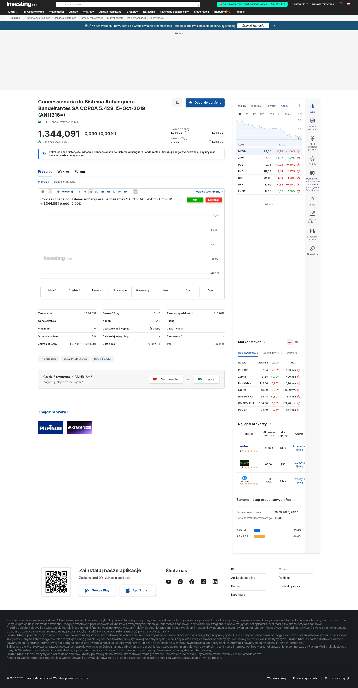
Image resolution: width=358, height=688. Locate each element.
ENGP (241, 191)
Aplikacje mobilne (243, 577)
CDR (240, 177)
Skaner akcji (201, 11)
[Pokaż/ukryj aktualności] (135, 191)
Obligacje (15, 18)
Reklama (284, 577)
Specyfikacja (156, 18)
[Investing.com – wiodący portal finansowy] (23, 4)
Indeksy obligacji (136, 18)
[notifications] (341, 4)
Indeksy (256, 105)
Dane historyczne (64, 181)
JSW (241, 158)
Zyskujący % (271, 352)
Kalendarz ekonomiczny (174, 11)
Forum (80, 171)
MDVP (242, 151)
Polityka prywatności (305, 678)
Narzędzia (238, 594)
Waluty (242, 105)
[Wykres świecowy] (42, 191)
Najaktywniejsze (248, 352)
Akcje (284, 105)
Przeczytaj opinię (299, 448)
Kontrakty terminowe (38, 18)
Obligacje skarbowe (65, 18)
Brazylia (106, 359)
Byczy (210, 379)
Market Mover (249, 342)
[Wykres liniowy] (50, 191)
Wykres (63, 171)
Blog (234, 569)
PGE (240, 164)
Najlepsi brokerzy (252, 424)
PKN (240, 184)
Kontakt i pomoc (290, 586)
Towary (271, 105)
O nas (283, 569)
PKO (241, 171)
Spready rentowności (92, 18)
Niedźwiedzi (169, 379)
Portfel (235, 586)
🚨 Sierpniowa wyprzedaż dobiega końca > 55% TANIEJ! (252, 4)
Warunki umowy (276, 678)
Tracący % (290, 352)
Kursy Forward (115, 18)
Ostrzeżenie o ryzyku (338, 678)
